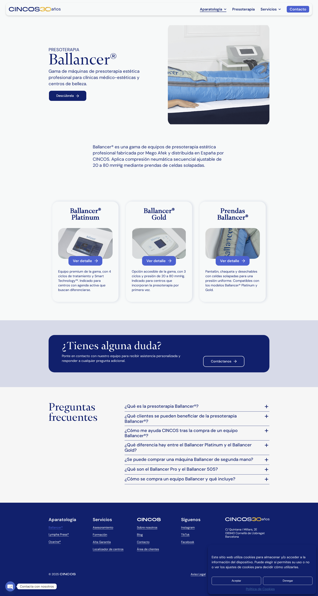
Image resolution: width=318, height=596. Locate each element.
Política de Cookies (260, 589)
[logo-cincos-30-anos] (35, 8)
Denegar (288, 580)
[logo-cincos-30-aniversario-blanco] (247, 519)
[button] (197, 406)
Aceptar (236, 580)
